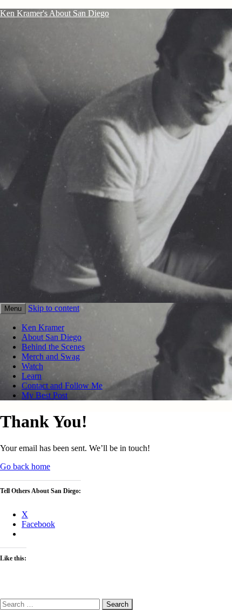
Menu (13, 308)
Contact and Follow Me (62, 385)
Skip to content (53, 308)
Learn (32, 375)
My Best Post (44, 395)
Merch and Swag (51, 356)
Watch (32, 366)
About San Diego (51, 337)
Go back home (25, 466)
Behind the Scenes (53, 346)
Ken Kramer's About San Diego (54, 13)
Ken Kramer (43, 327)
